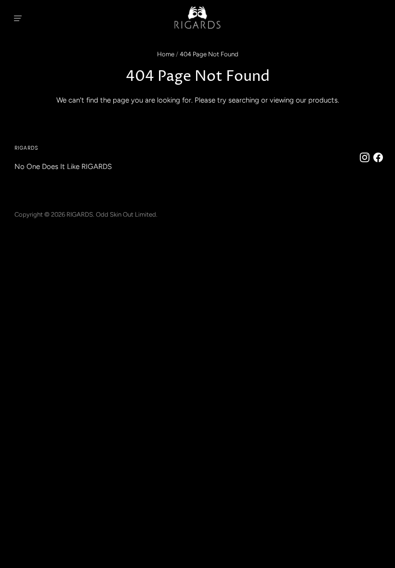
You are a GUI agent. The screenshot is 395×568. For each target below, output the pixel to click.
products (323, 100)
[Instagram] (366, 157)
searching (243, 100)
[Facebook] (380, 157)
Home (165, 54)
